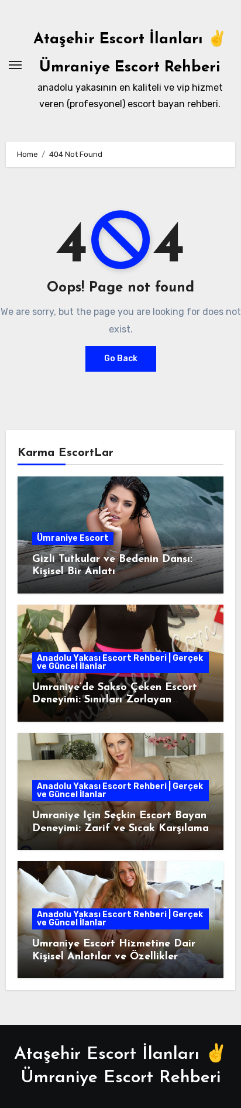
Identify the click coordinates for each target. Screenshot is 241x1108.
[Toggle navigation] (15, 65)
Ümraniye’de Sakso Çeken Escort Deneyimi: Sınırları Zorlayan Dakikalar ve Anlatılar (114, 700)
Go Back (120, 358)
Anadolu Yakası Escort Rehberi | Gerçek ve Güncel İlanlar (120, 662)
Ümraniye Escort (73, 538)
